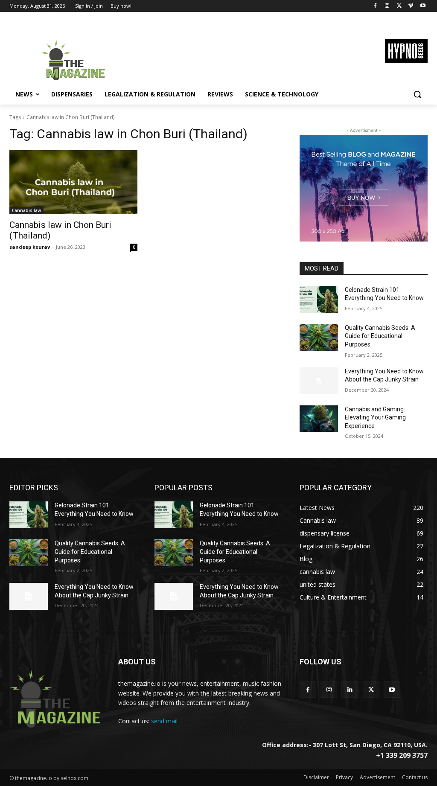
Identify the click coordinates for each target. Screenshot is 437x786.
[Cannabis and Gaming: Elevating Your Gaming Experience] (319, 418)
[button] (417, 94)
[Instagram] (387, 6)
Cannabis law (26, 210)
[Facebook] (375, 6)
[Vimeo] (411, 6)
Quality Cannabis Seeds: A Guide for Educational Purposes (380, 336)
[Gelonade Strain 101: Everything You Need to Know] (319, 299)
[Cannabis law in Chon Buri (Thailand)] (73, 182)
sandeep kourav (29, 247)
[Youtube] (423, 6)
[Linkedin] (349, 689)
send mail (164, 721)
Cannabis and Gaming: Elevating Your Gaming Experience (375, 417)
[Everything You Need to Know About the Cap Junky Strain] (319, 380)
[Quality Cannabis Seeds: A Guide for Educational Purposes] (319, 337)
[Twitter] (399, 6)
